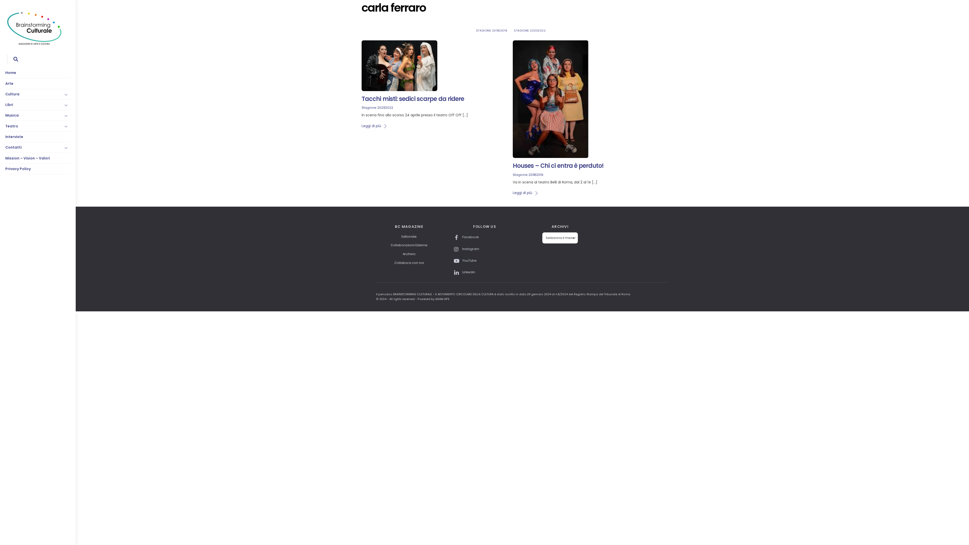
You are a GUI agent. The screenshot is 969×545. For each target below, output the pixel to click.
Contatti (13, 147)
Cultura (12, 94)
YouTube (469, 260)
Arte (9, 83)
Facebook (470, 237)
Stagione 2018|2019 (491, 31)
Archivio (409, 254)
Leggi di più (371, 125)
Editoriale (409, 236)
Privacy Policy (18, 168)
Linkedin (468, 272)
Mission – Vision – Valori (27, 158)
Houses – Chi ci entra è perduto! (558, 165)
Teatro (11, 126)
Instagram (470, 249)
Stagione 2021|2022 (530, 31)
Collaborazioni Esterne (409, 245)
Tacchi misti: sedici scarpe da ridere (413, 99)
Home (10, 72)
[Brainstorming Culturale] (34, 44)
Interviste (14, 136)
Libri (9, 104)
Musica (12, 115)
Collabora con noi (409, 263)
